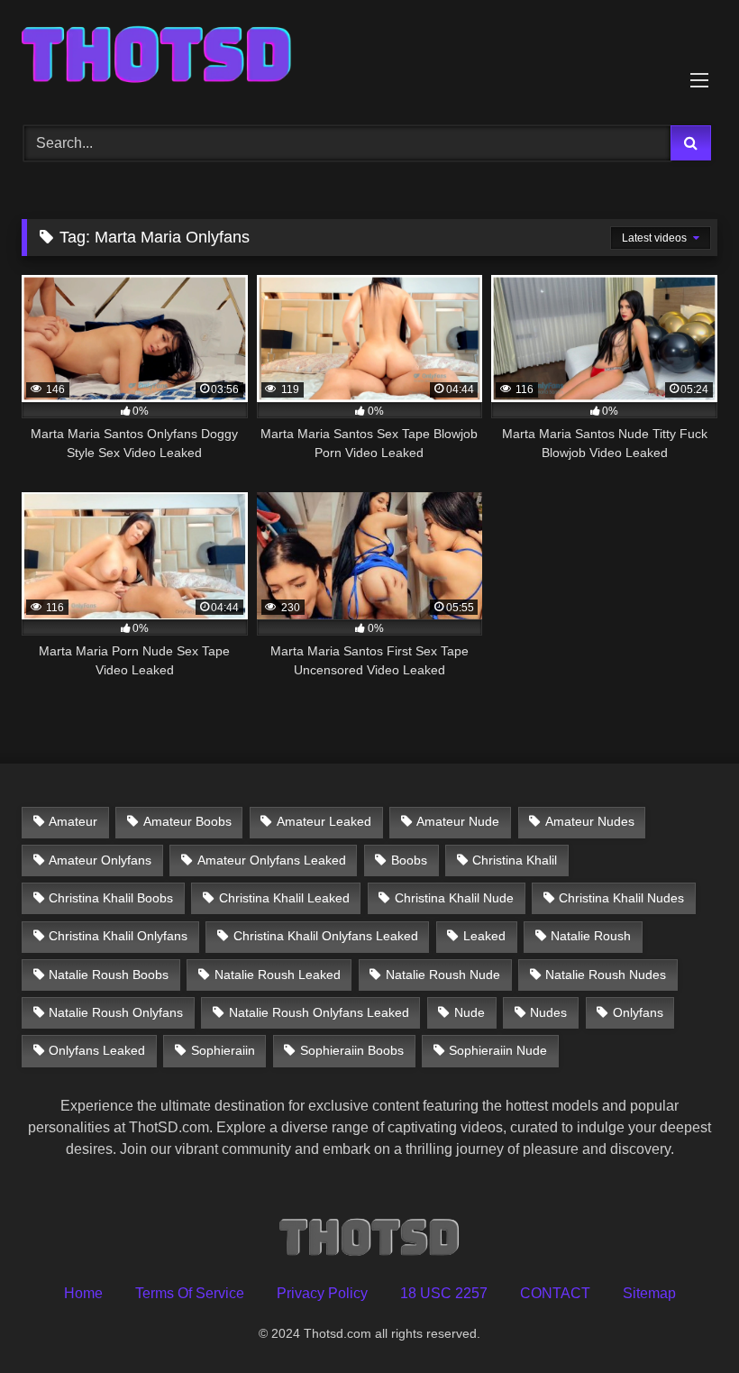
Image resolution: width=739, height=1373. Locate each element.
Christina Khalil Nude (454, 898)
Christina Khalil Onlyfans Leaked (325, 936)
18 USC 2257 (444, 1293)
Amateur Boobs (187, 821)
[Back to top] (683, 1319)
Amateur (73, 821)
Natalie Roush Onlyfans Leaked (319, 1012)
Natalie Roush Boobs (109, 974)
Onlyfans (638, 1012)
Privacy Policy (322, 1293)
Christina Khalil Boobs (111, 898)
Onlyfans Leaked (97, 1050)
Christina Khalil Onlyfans (118, 936)
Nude (469, 1012)
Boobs (409, 860)
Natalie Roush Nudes (605, 974)
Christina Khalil (514, 860)
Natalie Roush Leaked (277, 974)
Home (83, 1293)
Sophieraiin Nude (498, 1050)
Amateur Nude (457, 821)
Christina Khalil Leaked (284, 898)
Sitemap (649, 1293)
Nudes (548, 1012)
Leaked (484, 936)
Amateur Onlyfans (100, 860)
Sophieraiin (223, 1050)
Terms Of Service (189, 1293)
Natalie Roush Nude (443, 974)
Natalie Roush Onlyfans (116, 1012)
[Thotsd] (369, 56)
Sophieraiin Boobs (352, 1050)
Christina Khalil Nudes (621, 898)
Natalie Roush (591, 936)
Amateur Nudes (589, 821)
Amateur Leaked (324, 821)
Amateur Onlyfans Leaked (271, 860)
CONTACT (555, 1293)
